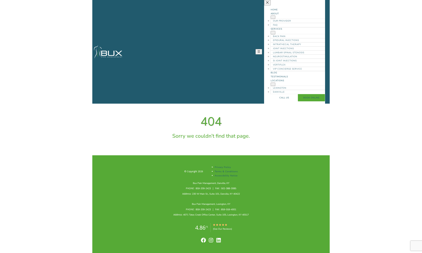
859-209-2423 (203, 188)
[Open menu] (259, 51)
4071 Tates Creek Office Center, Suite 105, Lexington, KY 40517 (216, 214)
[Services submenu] (273, 32)
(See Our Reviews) (222, 228)
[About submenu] (273, 17)
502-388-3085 (228, 188)
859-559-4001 (228, 209)
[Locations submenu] (273, 84)
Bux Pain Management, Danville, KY (211, 183)
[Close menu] (267, 2)
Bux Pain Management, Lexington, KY (211, 204)
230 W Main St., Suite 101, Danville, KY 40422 (216, 193)
